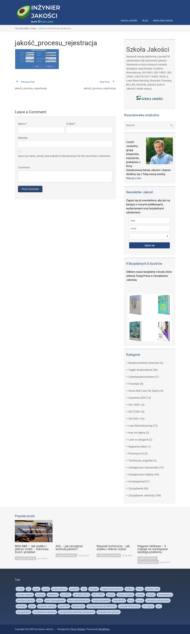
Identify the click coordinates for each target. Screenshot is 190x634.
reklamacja (78, 606)
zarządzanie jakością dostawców (76, 612)
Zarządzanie (135, 488)
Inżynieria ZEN (136, 397)
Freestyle (133, 383)
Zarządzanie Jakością (141, 495)
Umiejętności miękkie (141, 474)
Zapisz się (149, 245)
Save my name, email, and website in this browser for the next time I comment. (64, 156)
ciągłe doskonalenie (111, 589)
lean (39, 600)
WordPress (104, 629)
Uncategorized (137, 481)
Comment (24, 167)
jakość (110, 594)
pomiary (21, 606)
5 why (20, 589)
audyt (46, 589)
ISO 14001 (134, 404)
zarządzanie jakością (45, 612)
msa (130, 600)
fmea (139, 589)
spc (159, 606)
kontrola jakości (25, 600)
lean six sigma (136, 432)
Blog (145, 20)
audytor (74, 589)
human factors (25, 594)
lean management (55, 600)
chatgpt (94, 589)
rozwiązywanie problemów (102, 606)
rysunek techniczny (129, 606)
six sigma (148, 606)
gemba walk (152, 589)
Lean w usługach (138, 439)
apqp (36, 589)
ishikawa (52, 594)
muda (140, 600)
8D (28, 589)
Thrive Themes (77, 629)
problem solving (46, 606)
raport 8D (64, 606)
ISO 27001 (134, 411)
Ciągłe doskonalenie (140, 369)
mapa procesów (101, 600)
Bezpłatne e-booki (163, 20)
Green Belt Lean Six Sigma (144, 390)
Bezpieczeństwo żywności (143, 362)
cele (84, 589)
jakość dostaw (125, 594)
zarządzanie (23, 612)
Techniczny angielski (140, 460)
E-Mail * (70, 123)
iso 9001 (65, 594)
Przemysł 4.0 (136, 453)
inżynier (40, 594)
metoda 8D (119, 600)
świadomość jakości (108, 612)
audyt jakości (59, 589)
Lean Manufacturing (140, 425)
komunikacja (165, 594)
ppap (32, 606)
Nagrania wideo (137, 446)
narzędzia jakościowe (158, 600)
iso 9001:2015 (81, 594)
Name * (22, 123)
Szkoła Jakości (129, 20)
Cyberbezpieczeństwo (141, 376)
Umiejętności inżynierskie (143, 467)
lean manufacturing (78, 600)
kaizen (140, 594)
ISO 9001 (133, 418)
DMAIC (129, 589)
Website (23, 137)
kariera (150, 594)
